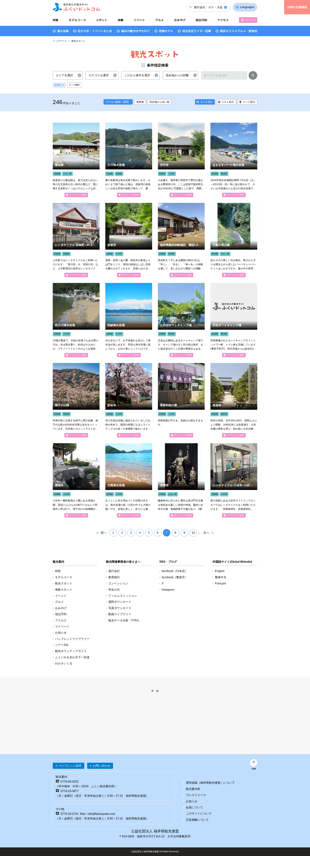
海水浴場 (63, 31)
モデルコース (77, 20)
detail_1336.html (128, 480)
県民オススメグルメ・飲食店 (238, 31)
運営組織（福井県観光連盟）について (210, 782)
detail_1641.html (233, 320)
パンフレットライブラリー (72, 638)
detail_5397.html (128, 160)
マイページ (249, 20)
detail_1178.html (76, 160)
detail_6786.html (181, 240)
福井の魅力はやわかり (135, 31)
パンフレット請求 (69, 765)
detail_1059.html (181, 160)
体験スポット (63, 589)
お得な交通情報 (297, 7)
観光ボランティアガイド (71, 651)
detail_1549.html (76, 400)
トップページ (60, 41)
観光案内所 (193, 788)
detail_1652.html (233, 400)
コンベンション (118, 583)
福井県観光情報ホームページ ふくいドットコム (77, 7)
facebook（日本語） (175, 571)
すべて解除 (74, 85)
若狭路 (57, 85)
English (220, 571)
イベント (139, 20)
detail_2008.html (181, 400)
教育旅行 (114, 577)
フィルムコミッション (122, 595)
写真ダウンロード (119, 608)
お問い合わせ (101, 765)
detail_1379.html (76, 320)
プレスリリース (196, 795)
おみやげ (179, 20)
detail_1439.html (233, 240)
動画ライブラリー (119, 614)
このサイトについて (199, 813)
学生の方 (114, 589)
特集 (55, 20)
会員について (194, 807)
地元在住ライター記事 (196, 31)
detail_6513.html (76, 240)
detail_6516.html (233, 480)
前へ (104, 532)
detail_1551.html (128, 400)
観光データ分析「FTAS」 (125, 620)
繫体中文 (220, 577)
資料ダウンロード (119, 601)
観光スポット (63, 583)
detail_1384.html (233, 160)
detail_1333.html (128, 320)
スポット (101, 20)
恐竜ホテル (166, 31)
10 (193, 532)
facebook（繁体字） (175, 577)
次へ (206, 532)
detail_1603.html (76, 480)
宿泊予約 (201, 20)
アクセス (223, 20)
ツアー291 (62, 644)
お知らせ (61, 632)
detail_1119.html (128, 240)
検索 (253, 76)
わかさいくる (63, 663)
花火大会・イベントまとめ (95, 31)
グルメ (159, 20)
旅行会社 (114, 571)
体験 (120, 20)
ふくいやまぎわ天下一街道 (72, 657)
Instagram (168, 589)
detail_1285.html (181, 320)
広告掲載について (197, 819)
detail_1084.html (181, 480)
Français (220, 583)
